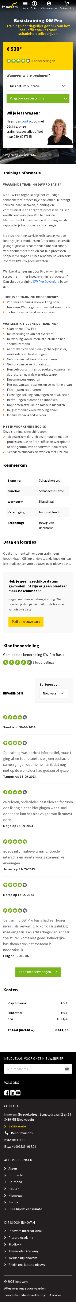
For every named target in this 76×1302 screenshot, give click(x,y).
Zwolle (13, 1202)
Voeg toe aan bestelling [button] (27, 98)
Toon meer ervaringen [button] (35, 972)
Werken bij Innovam (22, 1258)
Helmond (15, 1182)
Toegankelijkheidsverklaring (24, 1295)
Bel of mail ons (22, 1133)
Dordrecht (15, 1175)
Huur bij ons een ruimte (25, 1209)
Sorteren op (48, 684)
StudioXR (15, 1244)
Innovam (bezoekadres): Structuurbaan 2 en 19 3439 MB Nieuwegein (37, 1117)
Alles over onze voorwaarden (25, 1288)
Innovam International (25, 1231)
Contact (34, 8)
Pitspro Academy (20, 1237)
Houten (13, 1188)
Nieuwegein (16, 1195)
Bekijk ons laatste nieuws (26, 1264)
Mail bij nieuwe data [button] (26, 621)
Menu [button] (25, 8)
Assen (12, 1168)
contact (27, 121)
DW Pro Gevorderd (46, 281)
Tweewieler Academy (23, 1251)
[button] (49, 5)
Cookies (55, 1295)
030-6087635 (23, 136)
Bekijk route (17, 1126)
